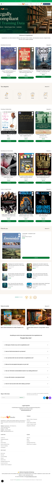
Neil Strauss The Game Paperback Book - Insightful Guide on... (26, 135)
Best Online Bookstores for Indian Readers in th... (12, 327)
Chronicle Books (35, 276)
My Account (3, 453)
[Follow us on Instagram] (50, 398)
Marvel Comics (43, 217)
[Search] (3, 4)
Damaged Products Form (5, 461)
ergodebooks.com (19, 479)
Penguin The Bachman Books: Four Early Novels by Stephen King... (26, 72)
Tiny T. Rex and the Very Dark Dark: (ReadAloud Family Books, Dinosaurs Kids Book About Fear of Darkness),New (16, 284)
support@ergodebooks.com (26, 410)
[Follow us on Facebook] (44, 398)
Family (32, 98)
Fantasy (6, 98)
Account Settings (4, 456)
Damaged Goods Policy (31, 442)
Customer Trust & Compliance (6, 464)
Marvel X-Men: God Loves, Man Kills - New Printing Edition (43, 215)
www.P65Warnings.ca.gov (31, 476)
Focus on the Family (11, 266)
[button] (7, 69)
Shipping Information (4, 439)
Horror (19, 98)
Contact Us (3, 437)
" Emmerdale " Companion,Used (28, 233)
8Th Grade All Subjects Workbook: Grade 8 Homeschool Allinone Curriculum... (26, 177)
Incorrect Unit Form (4, 463)
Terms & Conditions (4, 445)
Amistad (8, 137)
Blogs (28, 439)
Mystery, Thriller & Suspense (32, 419)
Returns (2, 458)
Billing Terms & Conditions (31, 444)
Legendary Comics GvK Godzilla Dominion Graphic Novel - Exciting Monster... (26, 215)
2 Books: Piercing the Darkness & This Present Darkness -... (9, 72)
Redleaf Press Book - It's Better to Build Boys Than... (43, 135)
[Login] (36, 4)
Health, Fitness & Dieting (31, 422)
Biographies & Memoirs (31, 425)
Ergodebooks (26, 137)
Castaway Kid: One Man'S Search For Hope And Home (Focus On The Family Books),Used (16, 264)
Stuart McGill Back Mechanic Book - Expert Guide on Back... (8, 177)
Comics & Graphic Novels (31, 424)
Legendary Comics (26, 217)
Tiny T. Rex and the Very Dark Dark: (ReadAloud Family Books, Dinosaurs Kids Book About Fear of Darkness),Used (41, 274)
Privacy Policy (3, 442)
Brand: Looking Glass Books (43, 137)
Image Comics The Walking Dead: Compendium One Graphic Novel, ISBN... (9, 215)
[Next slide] (50, 62)
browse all (47, 86)
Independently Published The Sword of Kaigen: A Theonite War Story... (43, 71)
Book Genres (32, 325)
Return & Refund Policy (5, 444)
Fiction (45, 98)
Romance (28, 420)
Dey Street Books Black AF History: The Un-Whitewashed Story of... (43, 177)
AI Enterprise (3, 447)
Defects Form (3, 459)
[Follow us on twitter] (47, 398)
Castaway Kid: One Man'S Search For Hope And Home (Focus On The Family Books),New (41, 264)
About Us (28, 437)
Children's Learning (7, 325)
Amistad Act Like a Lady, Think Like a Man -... (8, 135)
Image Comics (9, 217)
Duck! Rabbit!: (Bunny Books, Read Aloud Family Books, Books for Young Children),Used (41, 284)
